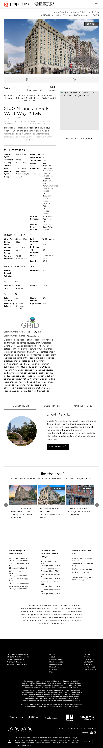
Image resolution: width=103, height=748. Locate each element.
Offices (87, 654)
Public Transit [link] (48, 98)
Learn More (56, 446)
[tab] (20, 406)
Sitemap (84, 733)
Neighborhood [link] (32, 98)
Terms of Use (89, 667)
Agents (87, 657)
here (29, 745)
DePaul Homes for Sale (82, 569)
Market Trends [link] (30, 100)
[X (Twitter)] (17, 731)
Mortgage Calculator (79, 139)
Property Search (56, 659)
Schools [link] (20, 98)
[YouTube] (30, 731)
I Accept (87, 741)
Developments (55, 664)
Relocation (54, 667)
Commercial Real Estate (17, 654)
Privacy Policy (90, 664)
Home (52, 654)
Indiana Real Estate (15, 659)
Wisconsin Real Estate (17, 664)
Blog (51, 672)
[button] (79, 110)
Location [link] (9, 98)
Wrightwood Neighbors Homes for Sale (82, 579)
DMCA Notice (90, 669)
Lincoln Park (9, 123)
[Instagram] (23, 731)
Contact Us (89, 662)
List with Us (89, 659)
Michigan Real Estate (16, 662)
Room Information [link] (27, 95)
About (52, 657)
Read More (30, 140)
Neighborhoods (56, 662)
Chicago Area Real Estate (18, 657)
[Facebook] (10, 731)
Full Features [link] (10, 95)
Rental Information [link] (46, 95)
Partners (53, 669)
